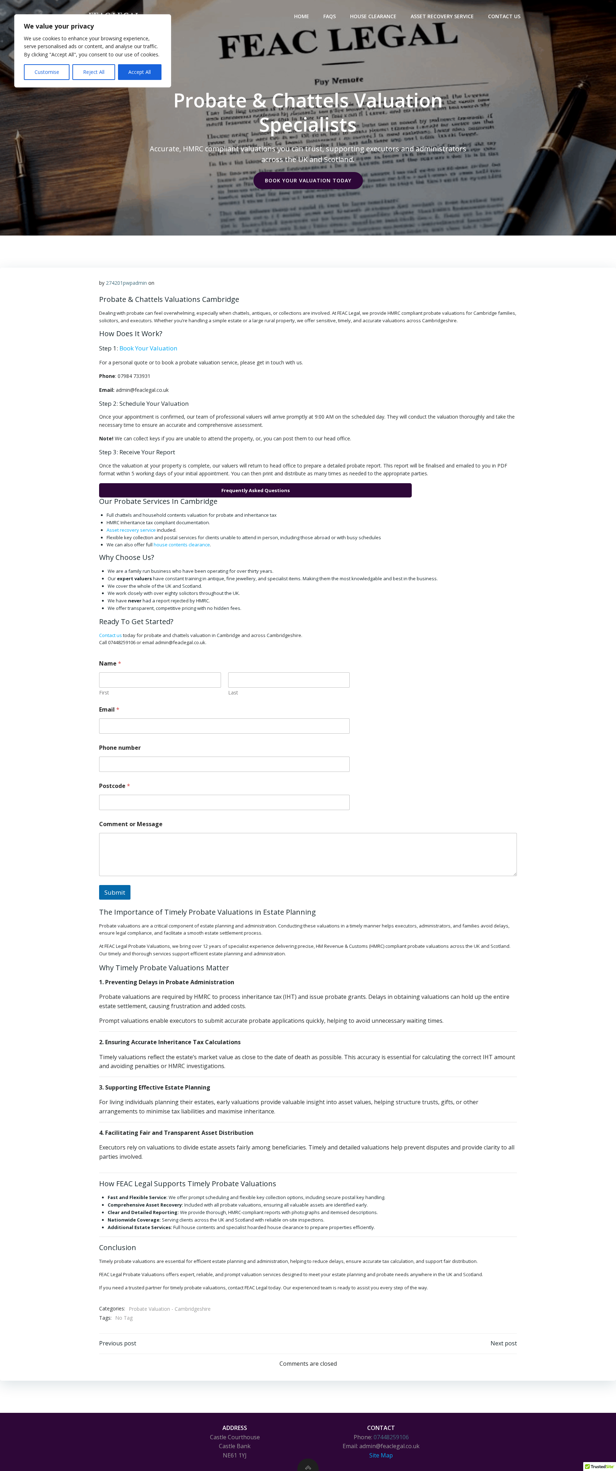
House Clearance (373, 16)
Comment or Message (131, 824)
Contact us (110, 635)
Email (109, 709)
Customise (47, 72)
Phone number (120, 747)
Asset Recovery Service (442, 16)
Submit (114, 892)
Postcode (114, 786)
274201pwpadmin (126, 282)
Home (301, 16)
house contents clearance (182, 544)
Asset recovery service (131, 530)
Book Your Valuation (148, 348)
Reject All (93, 72)
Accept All (139, 72)
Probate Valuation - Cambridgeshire (170, 1308)
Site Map (381, 1455)
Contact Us (504, 16)
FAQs (329, 16)
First (104, 692)
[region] (92, 50)
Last (233, 692)
